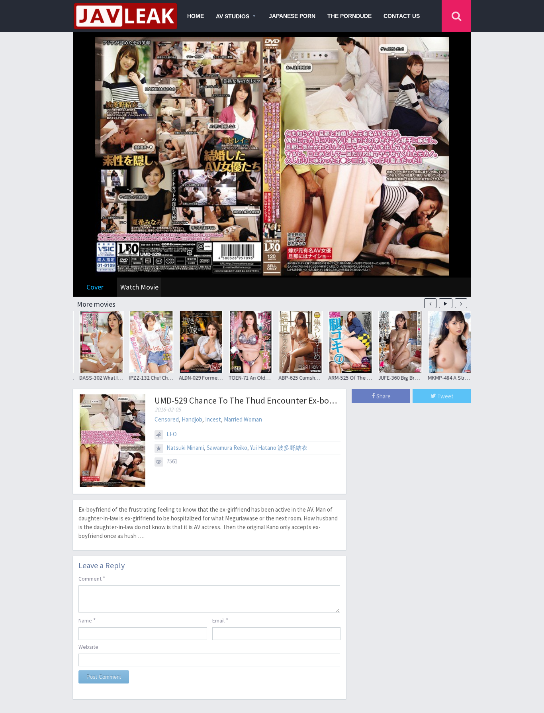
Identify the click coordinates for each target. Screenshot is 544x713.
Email (220, 620)
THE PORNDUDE (349, 16)
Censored (167, 419)
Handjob (192, 419)
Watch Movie (139, 287)
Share (383, 396)
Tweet (445, 396)
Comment (91, 578)
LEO (171, 434)
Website (88, 646)
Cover (95, 287)
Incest (213, 419)
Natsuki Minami (185, 447)
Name (87, 620)
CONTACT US (402, 16)
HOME (195, 16)
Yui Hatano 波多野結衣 (278, 447)
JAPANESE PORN (292, 16)
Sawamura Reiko (227, 447)
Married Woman (243, 419)
